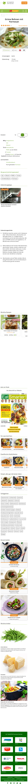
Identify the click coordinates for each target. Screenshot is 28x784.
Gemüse (16, 531)
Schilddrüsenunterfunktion (7, 525)
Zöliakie (22, 528)
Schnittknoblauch (10, 162)
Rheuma (19, 522)
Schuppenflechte (5, 528)
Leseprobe (3, 425)
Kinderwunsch (4, 519)
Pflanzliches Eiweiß (18, 467)
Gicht (11, 516)
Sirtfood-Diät (13, 497)
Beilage (3, 534)
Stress (17, 528)
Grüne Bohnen (4, 647)
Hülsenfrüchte (4, 497)
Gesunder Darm (18, 512)
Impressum (10, 777)
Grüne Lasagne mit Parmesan (10, 330)
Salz (7, 143)
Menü (2, 11)
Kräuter (12, 154)
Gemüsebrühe (10, 147)
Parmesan (17, 164)
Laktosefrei (3, 500)
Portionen (22, 137)
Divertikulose (22, 503)
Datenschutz (17, 777)
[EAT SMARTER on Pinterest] (10, 783)
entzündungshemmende (7, 506)
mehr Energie (4, 522)
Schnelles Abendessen (14, 564)
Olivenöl (8, 145)
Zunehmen (3, 531)
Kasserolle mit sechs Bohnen (7, 702)
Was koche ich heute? (14, 591)
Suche (23, 11)
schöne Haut (18, 525)
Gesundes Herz (4, 516)
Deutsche (10, 531)
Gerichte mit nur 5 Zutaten (14, 617)
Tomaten (8, 152)
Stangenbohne (10, 140)
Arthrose (17, 500)
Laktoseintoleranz (14, 519)
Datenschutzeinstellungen (8, 778)
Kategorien (21, 780)
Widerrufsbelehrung (21, 778)
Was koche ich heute (6, 487)
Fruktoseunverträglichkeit (7, 512)
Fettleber (18, 509)
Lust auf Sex (22, 519)
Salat (21, 531)
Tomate (19, 175)
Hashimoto (17, 516)
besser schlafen (5, 503)
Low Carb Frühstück (6, 449)
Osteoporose (12, 522)
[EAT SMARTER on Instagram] (14, 783)
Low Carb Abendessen (19, 449)
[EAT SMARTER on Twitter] (17, 783)
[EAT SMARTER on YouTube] (20, 783)
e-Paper (25, 425)
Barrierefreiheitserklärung (10, 780)
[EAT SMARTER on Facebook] (7, 783)
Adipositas (10, 500)
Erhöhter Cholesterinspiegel (7, 509)
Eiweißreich (6, 467)
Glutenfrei (20, 497)
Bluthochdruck (14, 503)
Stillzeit (12, 528)
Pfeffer (8, 150)
